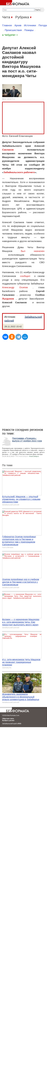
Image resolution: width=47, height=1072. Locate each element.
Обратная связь (8, 718)
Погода (42, 25)
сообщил (25, 276)
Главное (7, 25)
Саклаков (8, 149)
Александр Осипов (15, 287)
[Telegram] (18, 337)
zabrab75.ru (11, 99)
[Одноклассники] (12, 337)
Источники (30, 25)
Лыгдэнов (8, 298)
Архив (17, 25)
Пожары (29, 30)
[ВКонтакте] (5, 337)
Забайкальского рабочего (19, 172)
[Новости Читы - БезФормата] (15, 3)
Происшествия (13, 30)
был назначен (32, 251)
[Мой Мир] (25, 337)
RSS (19, 724)
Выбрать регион (8, 720)
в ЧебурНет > (10, 35)
